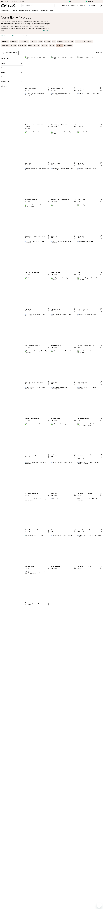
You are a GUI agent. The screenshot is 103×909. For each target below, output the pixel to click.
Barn (51, 10)
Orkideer (13, 45)
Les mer (45, 30)
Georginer (33, 41)
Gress (40, 41)
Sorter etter (5, 58)
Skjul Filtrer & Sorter (11, 52)
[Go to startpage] (8, 5)
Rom (2, 68)
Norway (93, 5)
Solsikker (37, 45)
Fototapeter (5, 10)
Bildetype (4, 86)
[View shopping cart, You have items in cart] (100, 5)
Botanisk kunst (24, 41)
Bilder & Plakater (24, 10)
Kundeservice (81, 5)
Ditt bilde (35, 10)
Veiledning (73, 5)
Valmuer (52, 45)
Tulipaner (44, 45)
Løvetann (90, 41)
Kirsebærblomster (63, 41)
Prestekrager (22, 45)
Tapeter (14, 10)
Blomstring (13, 41)
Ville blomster (68, 45)
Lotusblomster (80, 41)
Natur (13, 35)
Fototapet (7, 35)
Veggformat (5, 81)
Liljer (72, 41)
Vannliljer (59, 45)
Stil (2, 77)
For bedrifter (65, 5)
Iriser (54, 41)
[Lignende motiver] (48, 90)
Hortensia (47, 41)
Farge (3, 63)
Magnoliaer (5, 45)
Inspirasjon (44, 10)
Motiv (3, 72)
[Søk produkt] (23, 6)
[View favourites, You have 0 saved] (97, 5)
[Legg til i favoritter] (48, 88)
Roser (30, 45)
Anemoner (5, 41)
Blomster (19, 35)
